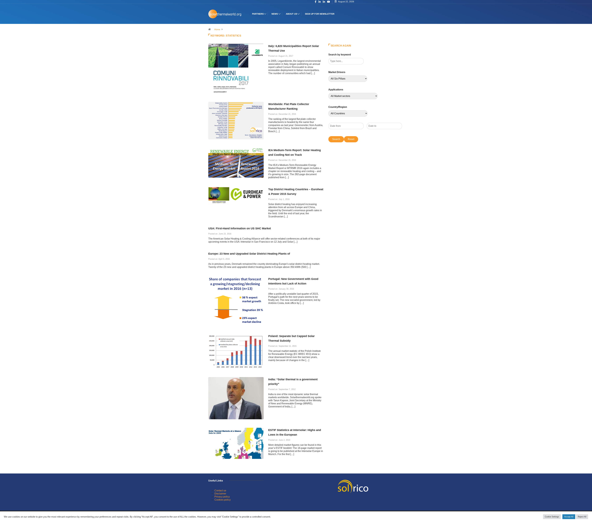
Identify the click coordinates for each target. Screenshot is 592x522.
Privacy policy (222, 496)
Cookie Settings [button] (552, 517)
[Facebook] (315, 2)
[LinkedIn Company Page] (324, 2)
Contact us (220, 490)
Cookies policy (222, 499)
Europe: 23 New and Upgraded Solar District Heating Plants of (249, 253)
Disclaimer (220, 493)
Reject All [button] (582, 517)
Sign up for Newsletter (319, 14)
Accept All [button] (568, 517)
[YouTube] (328, 2)
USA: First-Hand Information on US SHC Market (239, 228)
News (274, 14)
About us (291, 14)
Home (217, 29)
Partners (258, 14)
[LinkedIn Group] (320, 2)
